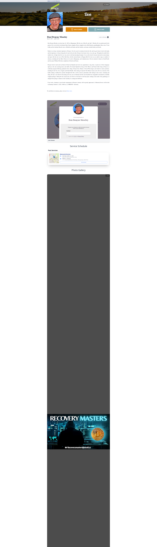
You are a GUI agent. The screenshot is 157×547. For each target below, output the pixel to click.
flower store (69, 91)
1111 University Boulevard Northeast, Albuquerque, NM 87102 (75, 159)
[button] (54, 157)
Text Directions (83, 162)
